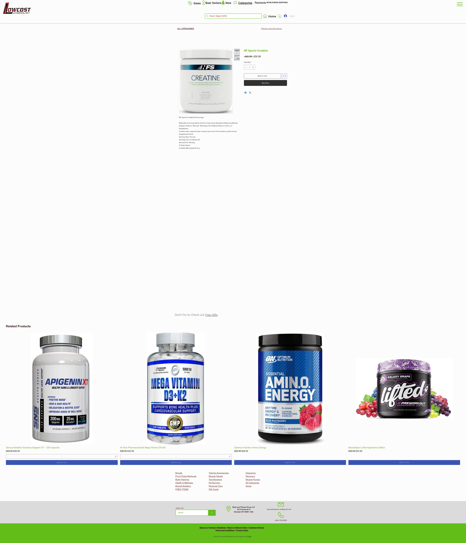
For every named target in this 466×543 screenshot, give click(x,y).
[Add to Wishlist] (284, 76)
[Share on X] (250, 92)
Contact (212, 528)
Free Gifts (211, 314)
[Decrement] (236, 456)
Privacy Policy (242, 530)
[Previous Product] (2, 388)
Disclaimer (221, 528)
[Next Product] (463, 388)
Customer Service (256, 528)
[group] (233, 398)
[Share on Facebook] (245, 92)
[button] (460, 4)
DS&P (249, 536)
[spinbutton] (290, 456)
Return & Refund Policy (237, 528)
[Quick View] (62, 388)
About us (203, 528)
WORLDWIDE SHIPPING (277, 2)
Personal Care (216, 486)
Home (181, 40)
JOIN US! (179, 508)
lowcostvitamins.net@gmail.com (279, 509)
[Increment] (343, 456)
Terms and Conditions (224, 530)
